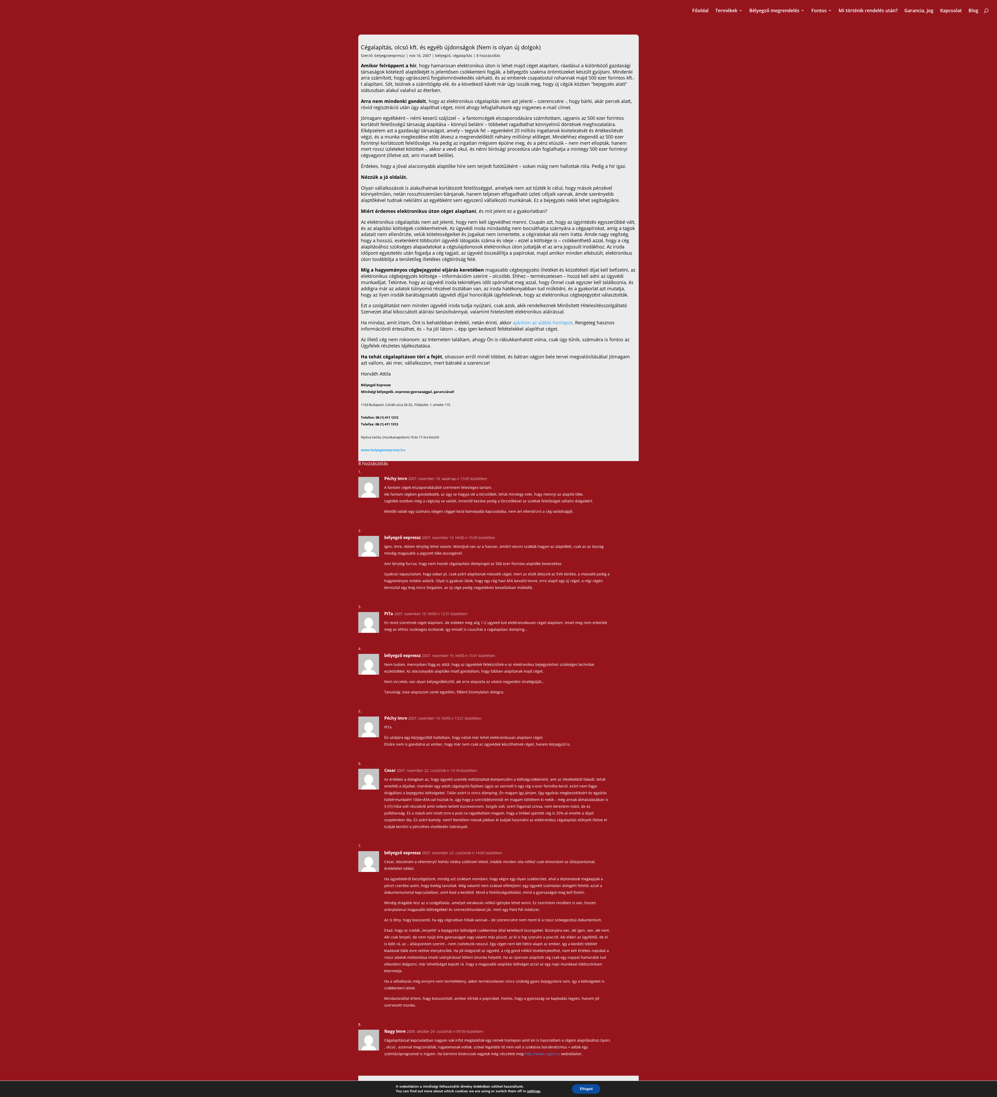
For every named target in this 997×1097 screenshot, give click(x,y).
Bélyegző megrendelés (774, 11)
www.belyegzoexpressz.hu (383, 450)
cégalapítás (462, 55)
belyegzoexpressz (389, 55)
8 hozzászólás (488, 55)
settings (533, 1091)
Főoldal (700, 11)
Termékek (726, 11)
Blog (973, 11)
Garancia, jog (918, 11)
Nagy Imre (395, 1031)
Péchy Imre (395, 478)
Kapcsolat (951, 11)
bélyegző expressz (402, 537)
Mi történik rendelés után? (868, 11)
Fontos (819, 11)
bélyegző (442, 55)
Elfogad (586, 1088)
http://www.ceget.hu (542, 1053)
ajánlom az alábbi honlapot (542, 322)
